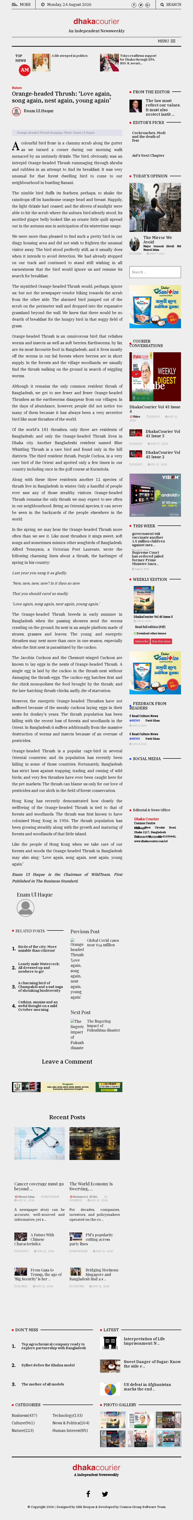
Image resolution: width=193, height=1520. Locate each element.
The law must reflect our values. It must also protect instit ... (163, 107)
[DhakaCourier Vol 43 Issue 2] (112, 1444)
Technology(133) (67, 1415)
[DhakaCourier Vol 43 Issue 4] (140, 1424)
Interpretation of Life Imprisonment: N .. (144, 1341)
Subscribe (142, 641)
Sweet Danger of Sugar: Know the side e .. (152, 1363)
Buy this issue (161, 641)
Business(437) (24, 1415)
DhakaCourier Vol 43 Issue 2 (163, 454)
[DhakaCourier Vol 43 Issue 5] (112, 1424)
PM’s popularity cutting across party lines (91, 1239)
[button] (167, 41)
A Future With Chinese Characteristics (34, 1239)
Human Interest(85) (70, 1430)
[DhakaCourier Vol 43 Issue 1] (140, 1444)
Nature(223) (23, 1430)
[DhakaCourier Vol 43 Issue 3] (168, 1424)
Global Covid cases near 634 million (103, 942)
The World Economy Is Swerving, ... (91, 1186)
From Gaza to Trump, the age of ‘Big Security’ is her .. (38, 1274)
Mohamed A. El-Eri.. (85, 1196)
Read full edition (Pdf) (150, 627)
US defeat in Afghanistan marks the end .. (147, 1386)
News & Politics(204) (70, 1423)
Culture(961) (23, 1423)
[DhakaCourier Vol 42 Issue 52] (168, 1444)
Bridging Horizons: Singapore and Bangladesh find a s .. (94, 1274)
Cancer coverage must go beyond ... (39, 1186)
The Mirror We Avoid (157, 239)
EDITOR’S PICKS (148, 122)
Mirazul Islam (26, 1196)
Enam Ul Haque (35, 894)
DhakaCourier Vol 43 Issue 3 (163, 433)
